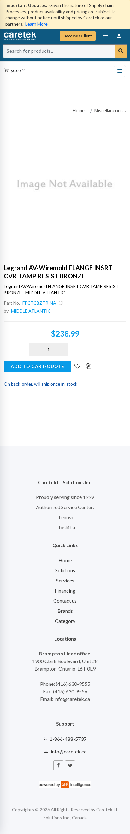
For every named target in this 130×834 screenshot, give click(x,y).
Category (65, 621)
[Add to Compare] (88, 366)
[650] (65, 185)
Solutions (65, 570)
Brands (65, 611)
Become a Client (77, 35)
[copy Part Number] (60, 303)
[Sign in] (119, 36)
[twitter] (70, 765)
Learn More (36, 24)
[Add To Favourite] (77, 366)
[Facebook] (58, 765)
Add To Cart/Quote (37, 366)
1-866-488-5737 (68, 739)
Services (65, 580)
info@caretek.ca (68, 751)
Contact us (65, 601)
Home (79, 110)
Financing (65, 590)
